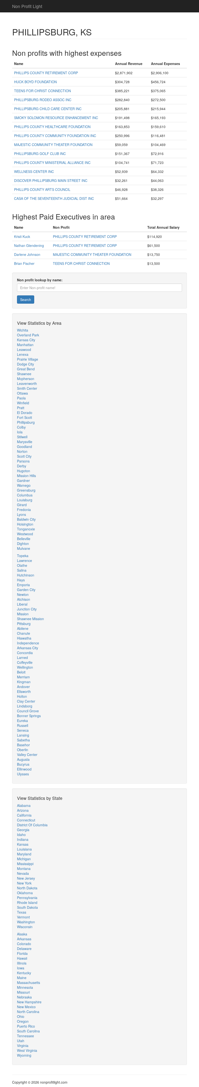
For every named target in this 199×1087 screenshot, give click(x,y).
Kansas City (26, 339)
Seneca (23, 730)
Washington (26, 921)
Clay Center (26, 701)
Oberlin (22, 749)
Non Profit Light (27, 6)
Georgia (23, 829)
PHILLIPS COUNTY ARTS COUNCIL (42, 189)
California (24, 815)
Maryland (24, 854)
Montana (24, 868)
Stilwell (22, 436)
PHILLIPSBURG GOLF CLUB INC (40, 153)
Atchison (23, 599)
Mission (23, 613)
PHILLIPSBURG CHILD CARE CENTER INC (48, 108)
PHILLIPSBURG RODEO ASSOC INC (42, 99)
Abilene (22, 628)
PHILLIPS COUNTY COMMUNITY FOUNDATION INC (55, 135)
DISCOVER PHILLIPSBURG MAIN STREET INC (50, 180)
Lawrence (24, 560)
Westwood (25, 533)
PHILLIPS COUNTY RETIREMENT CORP (46, 72)
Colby (21, 427)
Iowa (20, 967)
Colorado (24, 943)
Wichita (22, 330)
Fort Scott (24, 417)
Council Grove (28, 710)
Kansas (22, 844)
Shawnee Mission (30, 618)
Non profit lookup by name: (40, 279)
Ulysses (23, 773)
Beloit (21, 672)
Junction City (27, 609)
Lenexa (22, 354)
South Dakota (27, 907)
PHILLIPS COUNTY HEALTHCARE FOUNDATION (52, 126)
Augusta (23, 759)
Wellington (25, 667)
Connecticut (26, 820)
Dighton (23, 543)
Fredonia (24, 509)
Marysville (24, 441)
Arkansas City (27, 647)
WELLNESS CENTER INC (34, 171)
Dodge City (25, 364)
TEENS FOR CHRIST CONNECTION (42, 90)
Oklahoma (25, 892)
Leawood (24, 349)
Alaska (22, 934)
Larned (22, 657)
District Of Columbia (32, 824)
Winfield (23, 402)
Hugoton (23, 470)
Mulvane (23, 548)
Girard (22, 504)
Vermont (23, 917)
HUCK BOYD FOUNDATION (35, 81)
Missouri (23, 992)
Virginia (22, 1045)
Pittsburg (24, 623)
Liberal (22, 604)
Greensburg (26, 490)
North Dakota (27, 887)
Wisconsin (25, 926)
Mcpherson (25, 378)
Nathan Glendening (29, 245)
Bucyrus (23, 764)
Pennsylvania (27, 897)
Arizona (23, 810)
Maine (21, 977)
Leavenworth (27, 383)
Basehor (23, 744)
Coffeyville (25, 662)
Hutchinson (25, 575)
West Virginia (27, 1050)
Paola (21, 398)
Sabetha (23, 740)
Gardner (23, 480)
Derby (21, 465)
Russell (22, 725)
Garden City (26, 589)
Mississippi (25, 863)
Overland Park (28, 335)
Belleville (23, 538)
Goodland (24, 446)
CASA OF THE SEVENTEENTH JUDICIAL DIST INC (54, 198)
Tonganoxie (26, 529)
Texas (21, 912)
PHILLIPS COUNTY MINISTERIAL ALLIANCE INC (52, 162)
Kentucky (24, 972)
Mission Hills (26, 475)
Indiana (22, 839)
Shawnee (24, 373)
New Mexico (26, 1006)
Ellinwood (24, 769)
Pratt (20, 407)
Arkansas (24, 938)
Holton (22, 696)
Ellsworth (24, 691)
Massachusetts (28, 982)
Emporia (23, 584)
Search (25, 299)
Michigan (24, 858)
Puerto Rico (26, 1026)
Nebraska (24, 997)
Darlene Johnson (27, 254)
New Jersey (26, 878)
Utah (20, 1040)
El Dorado (24, 412)
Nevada (23, 873)
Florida (22, 953)
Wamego (24, 485)
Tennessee (25, 1035)
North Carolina (28, 1011)
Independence (28, 643)
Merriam (23, 676)
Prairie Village (27, 359)
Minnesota (25, 987)
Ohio (20, 1016)
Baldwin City (26, 519)
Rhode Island (27, 902)
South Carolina (28, 1031)
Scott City (24, 456)
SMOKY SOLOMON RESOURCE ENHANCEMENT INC (56, 117)
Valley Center (27, 754)
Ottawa (22, 393)
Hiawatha (24, 638)
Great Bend (26, 368)
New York (24, 883)
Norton (22, 451)
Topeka (22, 555)
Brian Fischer (24, 263)
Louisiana (24, 849)
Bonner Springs (29, 715)
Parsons (23, 461)
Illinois (21, 963)
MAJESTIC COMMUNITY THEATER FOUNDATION (53, 144)
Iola (20, 432)
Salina (21, 570)
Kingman (24, 681)
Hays (21, 579)
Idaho (21, 834)
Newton (23, 594)
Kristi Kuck (22, 236)
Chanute (23, 633)
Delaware (24, 948)
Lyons (21, 514)
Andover (23, 686)
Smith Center (27, 388)
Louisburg (24, 499)
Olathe (22, 565)
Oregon (23, 1021)
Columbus (25, 495)
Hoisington (25, 524)
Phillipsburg (26, 422)
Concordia (25, 652)
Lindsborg (24, 706)
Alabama (24, 805)
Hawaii (22, 958)
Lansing (23, 735)
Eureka (22, 720)
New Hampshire (29, 1001)
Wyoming (24, 1055)
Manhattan (25, 344)
